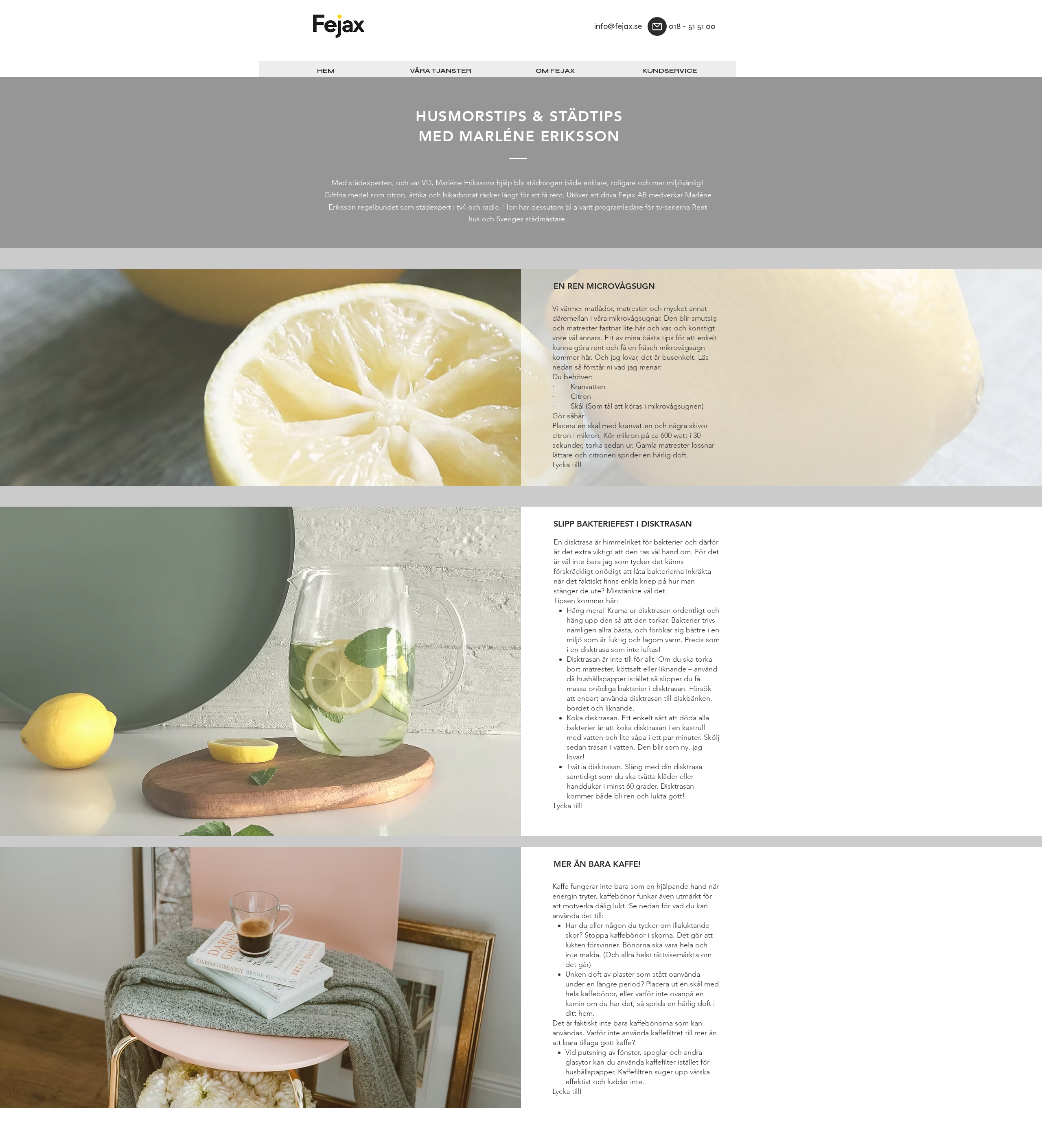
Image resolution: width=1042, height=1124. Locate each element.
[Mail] (657, 26)
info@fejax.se (618, 26)
